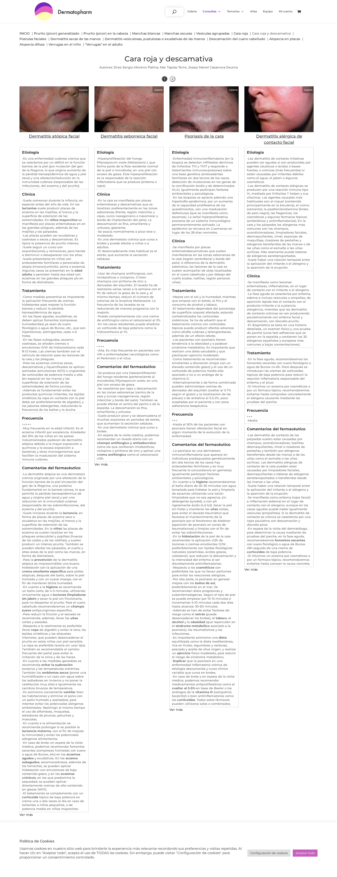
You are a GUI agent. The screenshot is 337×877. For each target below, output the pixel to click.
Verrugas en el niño (65, 44)
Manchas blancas (146, 33)
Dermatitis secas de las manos (75, 39)
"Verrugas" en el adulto (104, 44)
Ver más (26, 815)
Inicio (24, 33)
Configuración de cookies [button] (269, 853)
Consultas (209, 11)
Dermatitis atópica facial (54, 136)
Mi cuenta (285, 11)
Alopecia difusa (31, 44)
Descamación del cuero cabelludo (237, 39)
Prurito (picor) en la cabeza (105, 33)
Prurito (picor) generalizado (56, 33)
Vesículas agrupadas (212, 33)
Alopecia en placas (284, 39)
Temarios (233, 11)
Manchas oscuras (178, 33)
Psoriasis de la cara (204, 136)
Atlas (253, 11)
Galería (192, 11)
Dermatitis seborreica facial (129, 136)
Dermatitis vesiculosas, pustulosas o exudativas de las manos (155, 39)
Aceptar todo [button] (305, 853)
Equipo (268, 11)
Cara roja (241, 33)
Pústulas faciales (32, 39)
